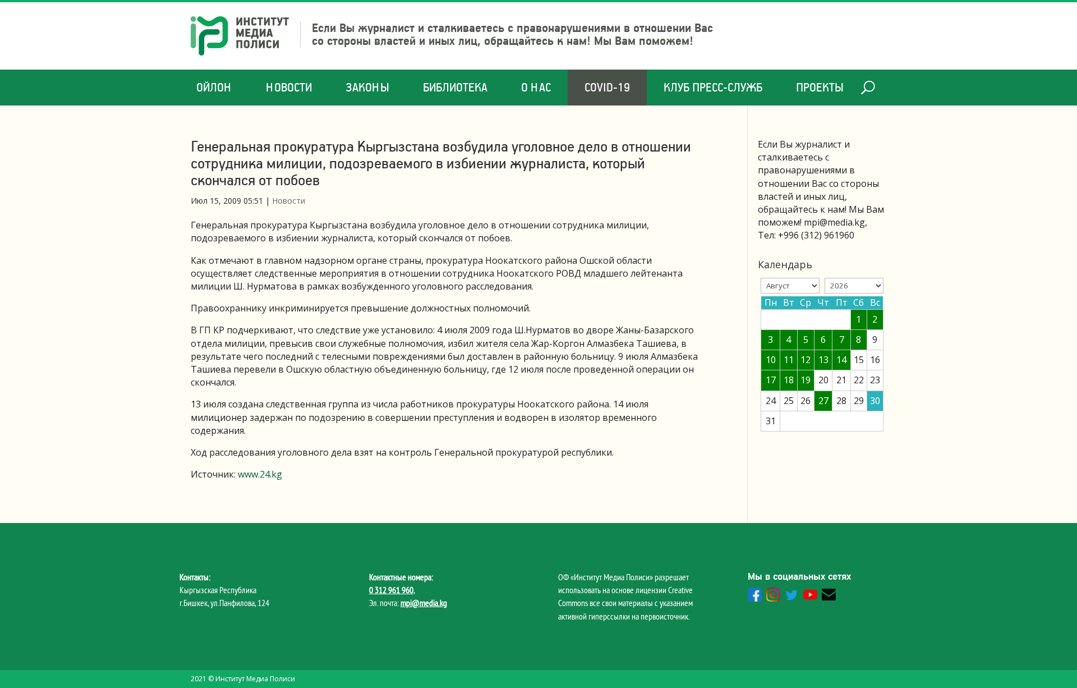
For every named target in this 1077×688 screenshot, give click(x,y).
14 (841, 360)
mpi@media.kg (424, 602)
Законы (367, 87)
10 (771, 360)
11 (789, 360)
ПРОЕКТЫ (820, 87)
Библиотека (455, 87)
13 (823, 360)
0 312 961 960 (391, 589)
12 (805, 360)
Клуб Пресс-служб (713, 87)
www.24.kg (260, 474)
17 (771, 380)
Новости (289, 87)
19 (805, 380)
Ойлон (214, 87)
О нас (536, 87)
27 (823, 401)
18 (789, 380)
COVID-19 (607, 87)
